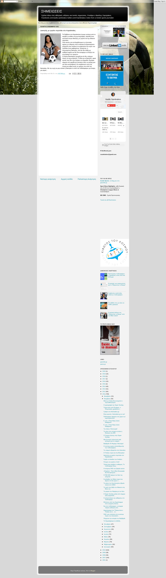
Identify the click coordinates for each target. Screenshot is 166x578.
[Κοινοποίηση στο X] (77, 74)
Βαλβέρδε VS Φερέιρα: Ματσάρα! (113, 443)
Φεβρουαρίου (108, 544)
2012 (104, 391)
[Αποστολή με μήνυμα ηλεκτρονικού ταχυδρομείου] (73, 74)
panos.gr (103, 364)
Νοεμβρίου (107, 398)
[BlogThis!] (75, 74)
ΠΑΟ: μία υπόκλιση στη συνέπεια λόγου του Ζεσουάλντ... (114, 515)
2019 (104, 374)
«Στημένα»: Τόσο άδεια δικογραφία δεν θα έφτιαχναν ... (114, 471)
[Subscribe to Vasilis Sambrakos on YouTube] (83, 1)
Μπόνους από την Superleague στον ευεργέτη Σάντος (113, 502)
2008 (104, 555)
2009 (104, 552)
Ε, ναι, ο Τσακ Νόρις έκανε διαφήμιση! (111, 421)
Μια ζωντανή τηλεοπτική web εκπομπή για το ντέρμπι (112, 440)
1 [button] (110, 138)
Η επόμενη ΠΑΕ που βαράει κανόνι (114, 468)
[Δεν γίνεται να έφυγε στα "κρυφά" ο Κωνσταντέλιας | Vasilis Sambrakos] (105, 119)
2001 (104, 560)
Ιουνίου (106, 534)
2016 (104, 381)
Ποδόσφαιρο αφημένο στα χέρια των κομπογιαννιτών (114, 417)
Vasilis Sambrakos (113, 99)
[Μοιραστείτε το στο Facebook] (79, 74)
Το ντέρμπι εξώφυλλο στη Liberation (114, 450)
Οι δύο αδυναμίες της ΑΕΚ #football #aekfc (121, 123)
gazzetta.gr (103, 362)
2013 (104, 389)
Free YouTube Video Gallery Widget (112, 145)
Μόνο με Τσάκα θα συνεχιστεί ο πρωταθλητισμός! (113, 401)
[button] (102, 125)
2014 (104, 386)
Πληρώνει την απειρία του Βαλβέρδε (114, 518)
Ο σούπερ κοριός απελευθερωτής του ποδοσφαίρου (114, 446)
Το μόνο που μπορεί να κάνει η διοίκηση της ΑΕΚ (113, 432)
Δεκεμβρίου (107, 396)
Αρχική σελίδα (67, 179)
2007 (104, 557)
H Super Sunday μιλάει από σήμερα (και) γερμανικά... (114, 494)
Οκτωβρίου (107, 524)
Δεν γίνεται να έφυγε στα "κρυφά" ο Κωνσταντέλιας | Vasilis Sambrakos (105, 123)
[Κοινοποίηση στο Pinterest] (80, 74)
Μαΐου (106, 537)
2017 (104, 379)
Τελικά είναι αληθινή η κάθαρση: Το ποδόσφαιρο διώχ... (114, 465)
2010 (104, 550)
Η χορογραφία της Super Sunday (113, 405)
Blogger (93, 570)
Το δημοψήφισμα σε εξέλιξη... (112, 521)
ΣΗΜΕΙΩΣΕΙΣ (51, 11)
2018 (104, 376)
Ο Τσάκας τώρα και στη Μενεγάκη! (114, 453)
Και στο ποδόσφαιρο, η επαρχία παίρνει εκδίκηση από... (113, 506)
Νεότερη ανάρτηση (48, 179)
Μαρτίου (106, 541)
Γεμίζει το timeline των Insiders (113, 459)
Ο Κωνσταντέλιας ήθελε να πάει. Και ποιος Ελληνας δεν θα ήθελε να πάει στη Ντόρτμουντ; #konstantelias (113, 123)
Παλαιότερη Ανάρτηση (87, 179)
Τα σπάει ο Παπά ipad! (110, 429)
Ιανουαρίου (107, 547)
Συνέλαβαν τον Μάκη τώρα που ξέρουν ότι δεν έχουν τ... (113, 480)
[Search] (122, 112)
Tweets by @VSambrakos (108, 200)
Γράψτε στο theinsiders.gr (111, 411)
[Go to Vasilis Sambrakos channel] (113, 94)
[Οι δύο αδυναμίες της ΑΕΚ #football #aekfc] (121, 119)
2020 (104, 371)
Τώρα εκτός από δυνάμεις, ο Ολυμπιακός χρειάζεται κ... (112, 408)
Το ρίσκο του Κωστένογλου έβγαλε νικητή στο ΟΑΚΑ (114, 484)
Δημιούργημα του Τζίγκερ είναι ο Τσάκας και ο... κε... (113, 511)
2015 (104, 384)
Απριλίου (107, 539)
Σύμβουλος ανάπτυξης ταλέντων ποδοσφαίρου (115, 293)
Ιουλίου (106, 531)
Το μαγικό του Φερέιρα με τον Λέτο (114, 491)
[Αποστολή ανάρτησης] (69, 73)
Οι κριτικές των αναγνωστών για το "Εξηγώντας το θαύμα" (117, 284)
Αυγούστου (107, 529)
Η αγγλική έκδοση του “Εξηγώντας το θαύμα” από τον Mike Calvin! (116, 314)
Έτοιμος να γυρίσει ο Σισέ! (111, 462)
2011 (104, 394)
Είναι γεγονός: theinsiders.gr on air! (114, 414)
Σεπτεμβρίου (108, 526)
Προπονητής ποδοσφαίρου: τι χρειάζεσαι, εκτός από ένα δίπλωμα (116, 275)
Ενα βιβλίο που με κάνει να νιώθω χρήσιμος (116, 303)
